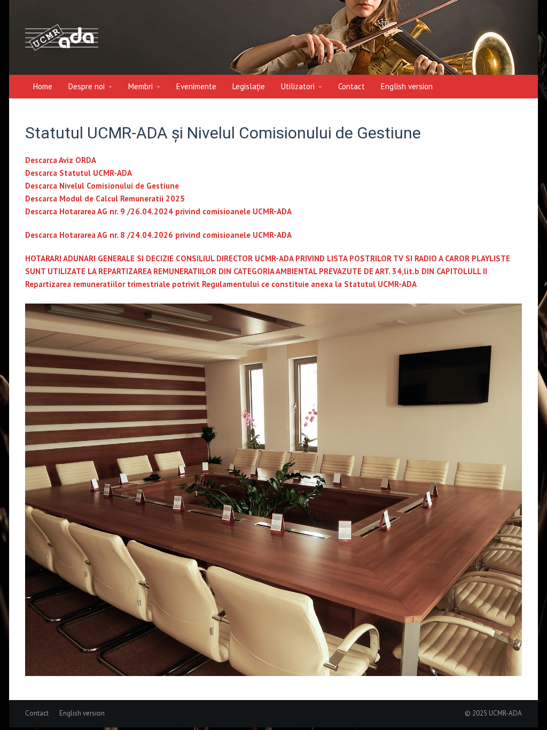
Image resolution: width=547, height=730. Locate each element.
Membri (140, 86)
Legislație (248, 86)
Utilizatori (298, 86)
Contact (351, 86)
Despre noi (86, 86)
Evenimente (196, 86)
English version (407, 86)
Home (42, 86)
